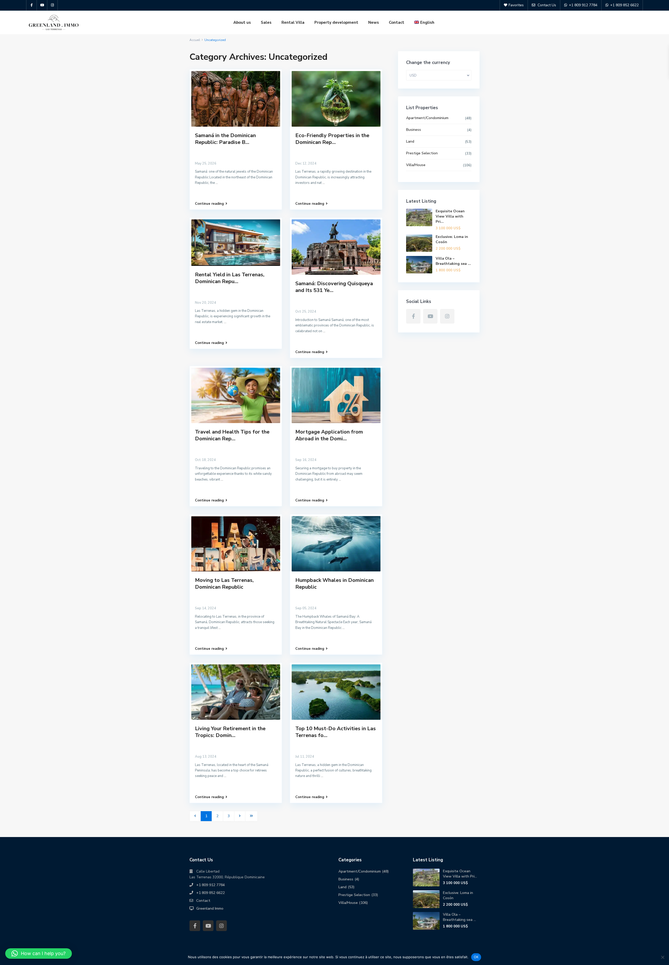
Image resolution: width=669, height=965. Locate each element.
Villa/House (415, 164)
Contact (396, 22)
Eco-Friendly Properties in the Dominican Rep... (332, 139)
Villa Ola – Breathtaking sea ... (453, 261)
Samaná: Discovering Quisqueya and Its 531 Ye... (334, 287)
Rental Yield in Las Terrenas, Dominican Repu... (229, 278)
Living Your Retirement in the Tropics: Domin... (230, 732)
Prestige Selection (422, 153)
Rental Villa (292, 22)
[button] (38, 953)
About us (242, 22)
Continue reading (209, 204)
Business (413, 129)
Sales (266, 22)
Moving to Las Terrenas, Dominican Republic (224, 583)
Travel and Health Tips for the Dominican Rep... (232, 435)
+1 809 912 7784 (210, 884)
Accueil (194, 40)
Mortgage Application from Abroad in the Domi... (329, 435)
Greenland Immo (209, 908)
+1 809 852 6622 (210, 892)
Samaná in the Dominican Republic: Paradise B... (225, 139)
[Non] (662, 957)
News (373, 22)
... (217, 182)
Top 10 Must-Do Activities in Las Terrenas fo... (335, 732)
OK (476, 957)
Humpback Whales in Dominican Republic (334, 583)
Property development (336, 22)
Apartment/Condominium (427, 117)
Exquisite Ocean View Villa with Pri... (450, 216)
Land (410, 141)
